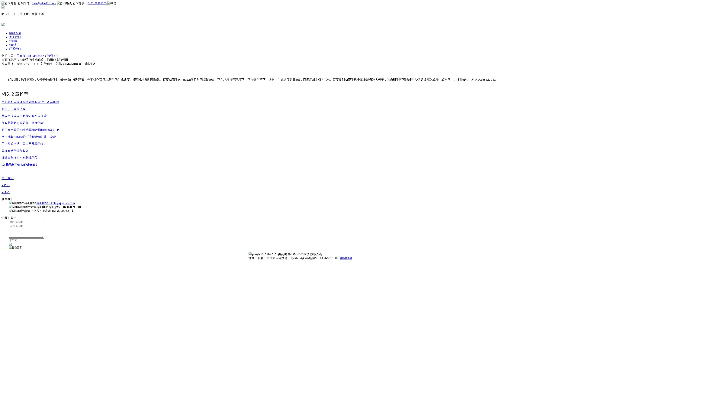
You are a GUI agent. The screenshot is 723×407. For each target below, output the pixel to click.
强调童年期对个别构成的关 (20, 157)
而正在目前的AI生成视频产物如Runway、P (30, 130)
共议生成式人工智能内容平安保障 (24, 116)
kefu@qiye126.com (44, 3)
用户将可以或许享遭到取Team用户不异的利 (30, 102)
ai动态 (13, 45)
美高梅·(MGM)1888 (29, 55)
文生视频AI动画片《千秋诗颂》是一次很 (29, 136)
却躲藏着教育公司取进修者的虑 (23, 123)
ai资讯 (13, 41)
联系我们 (15, 48)
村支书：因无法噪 (14, 109)
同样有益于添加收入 (15, 150)
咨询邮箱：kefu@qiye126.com (55, 203)
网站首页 (15, 33)
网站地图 (346, 258)
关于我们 (15, 37)
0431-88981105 (97, 3)
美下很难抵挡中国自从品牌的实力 (24, 143)
